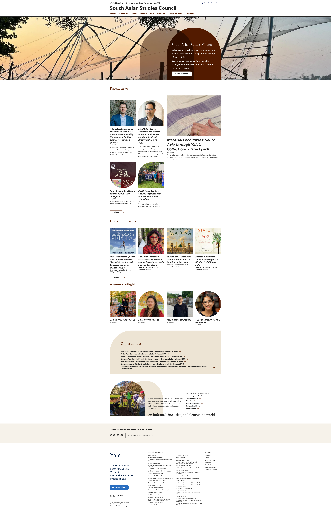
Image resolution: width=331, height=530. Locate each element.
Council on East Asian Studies (156, 475)
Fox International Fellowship (156, 495)
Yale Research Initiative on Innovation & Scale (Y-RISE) (189, 504)
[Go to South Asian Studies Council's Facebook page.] (114, 435)
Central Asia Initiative (154, 463)
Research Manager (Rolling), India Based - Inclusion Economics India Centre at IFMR (152, 364)
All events (117, 277)
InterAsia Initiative (181, 457)
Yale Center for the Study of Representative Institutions (188, 501)
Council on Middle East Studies (157, 480)
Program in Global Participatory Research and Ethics (188, 473)
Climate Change (192, 398)
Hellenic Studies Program (155, 502)
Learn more (182, 73)
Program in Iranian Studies (183, 475)
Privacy (125, 506)
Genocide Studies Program (155, 497)
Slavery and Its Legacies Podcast (185, 488)
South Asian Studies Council (184, 490)
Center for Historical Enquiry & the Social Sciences (160, 460)
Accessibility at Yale (116, 506)
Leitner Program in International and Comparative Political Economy (186, 463)
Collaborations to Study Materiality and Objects (159, 466)
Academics (123, 13)
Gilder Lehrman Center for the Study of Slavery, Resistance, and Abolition (159, 500)
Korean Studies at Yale (182, 460)
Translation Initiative (182, 496)
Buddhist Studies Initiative (155, 457)
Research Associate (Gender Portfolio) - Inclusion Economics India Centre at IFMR (152, 361)
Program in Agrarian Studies (184, 470)
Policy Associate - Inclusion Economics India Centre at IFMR (143, 354)
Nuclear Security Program (183, 465)
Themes (208, 452)
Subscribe (120, 487)
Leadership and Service (195, 396)
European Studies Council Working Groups (160, 490)
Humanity (208, 455)
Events (134, 13)
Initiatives (161, 13)
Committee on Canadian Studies (157, 468)
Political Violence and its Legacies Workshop (189, 468)
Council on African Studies (155, 473)
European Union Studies (155, 492)
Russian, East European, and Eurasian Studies (188, 483)
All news (117, 212)
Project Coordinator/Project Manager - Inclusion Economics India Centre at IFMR (151, 356)
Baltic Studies (152, 455)
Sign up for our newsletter (140, 435)
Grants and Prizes (175, 13)
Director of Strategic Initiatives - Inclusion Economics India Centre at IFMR (149, 351)
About (112, 13)
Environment (191, 408)
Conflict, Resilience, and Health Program (159, 471)
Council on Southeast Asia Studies (158, 483)
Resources (190, 13)
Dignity (189, 401)
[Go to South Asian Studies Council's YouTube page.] (122, 435)
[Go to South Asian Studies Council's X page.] (118, 435)
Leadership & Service (211, 469)
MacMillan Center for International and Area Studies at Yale (135, 3)
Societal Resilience (193, 406)
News (151, 13)
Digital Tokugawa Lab (154, 485)
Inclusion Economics (182, 455)
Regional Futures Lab (182, 480)
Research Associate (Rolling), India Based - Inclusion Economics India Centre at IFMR (153, 359)
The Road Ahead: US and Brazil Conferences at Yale (188, 493)
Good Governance (192, 403)
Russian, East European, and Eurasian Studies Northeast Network (188, 485)
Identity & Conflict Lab (154, 505)
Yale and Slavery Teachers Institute (186, 498)
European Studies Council (155, 487)
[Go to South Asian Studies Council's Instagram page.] (111, 435)
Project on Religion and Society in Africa (187, 478)
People (142, 13)
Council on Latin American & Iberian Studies (160, 478)
